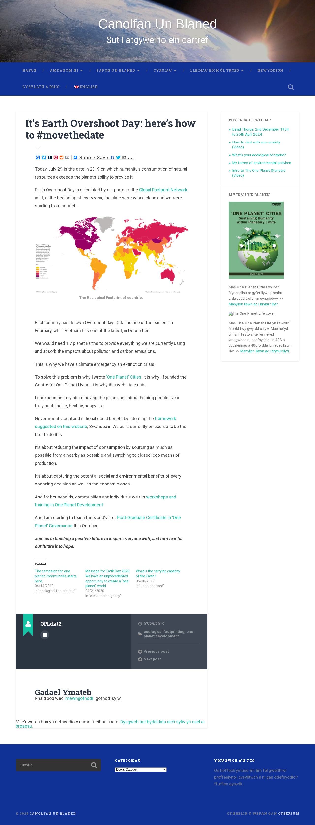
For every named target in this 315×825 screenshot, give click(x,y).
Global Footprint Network (163, 189)
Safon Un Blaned (115, 70)
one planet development (168, 633)
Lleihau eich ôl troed (214, 70)
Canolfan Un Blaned (157, 23)
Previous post (156, 651)
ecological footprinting (164, 631)
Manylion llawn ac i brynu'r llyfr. (253, 304)
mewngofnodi (79, 698)
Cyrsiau (162, 70)
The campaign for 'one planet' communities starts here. (56, 576)
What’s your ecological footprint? (259, 155)
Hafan (29, 70)
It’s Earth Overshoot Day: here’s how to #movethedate (110, 129)
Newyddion (270, 70)
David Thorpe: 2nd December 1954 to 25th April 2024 (260, 132)
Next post (152, 659)
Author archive (44, 634)
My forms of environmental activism (261, 163)
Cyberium (288, 813)
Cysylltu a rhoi (41, 87)
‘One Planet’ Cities (123, 377)
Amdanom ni (64, 70)
